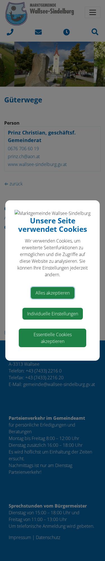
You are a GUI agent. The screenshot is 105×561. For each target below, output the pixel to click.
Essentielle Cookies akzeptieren (53, 337)
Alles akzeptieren (53, 293)
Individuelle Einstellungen (52, 314)
